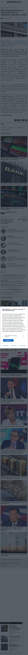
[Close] (25, 309)
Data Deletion (5, 345)
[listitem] (14, 336)
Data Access (14, 345)
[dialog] (14, 327)
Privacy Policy (22, 345)
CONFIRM (8, 340)
